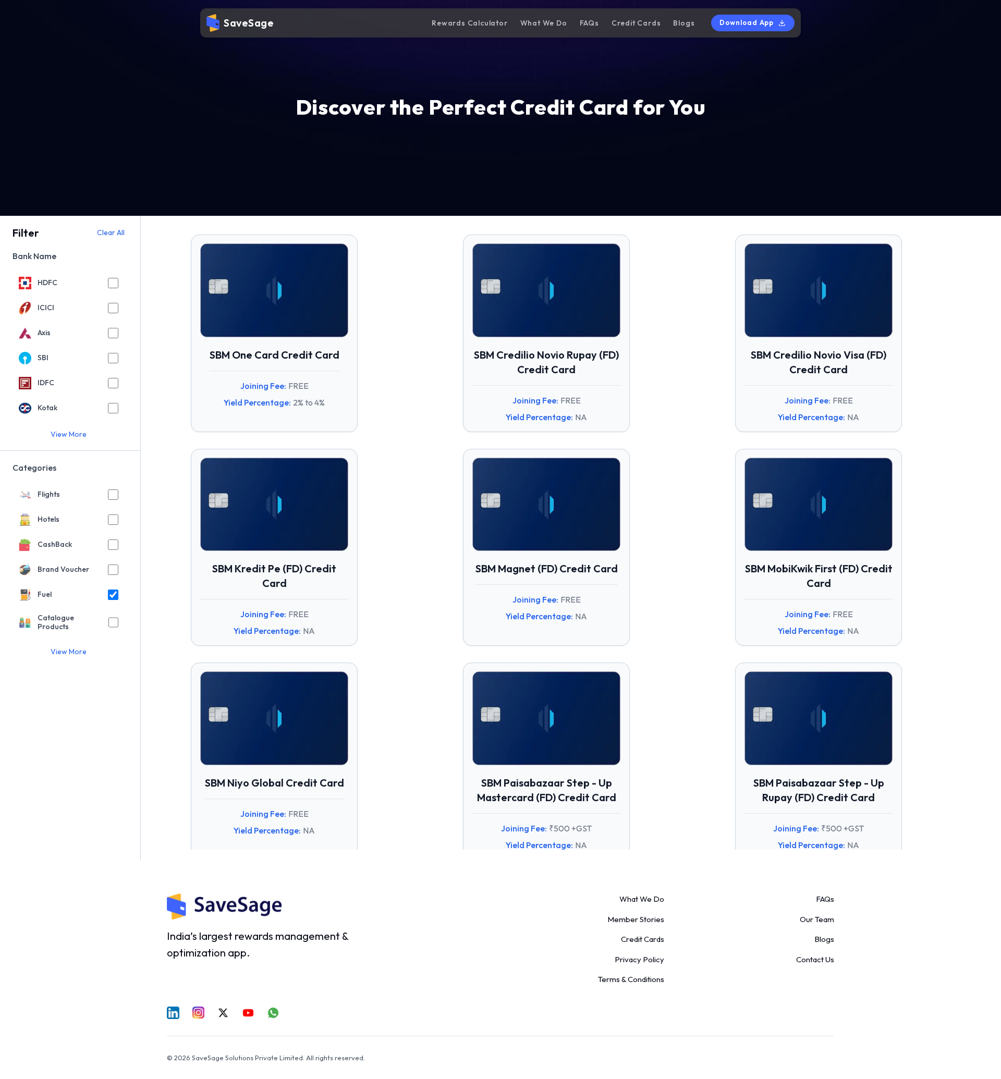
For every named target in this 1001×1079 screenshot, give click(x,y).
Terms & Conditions (631, 979)
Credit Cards (636, 23)
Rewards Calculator (469, 23)
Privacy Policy (639, 959)
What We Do (543, 23)
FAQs (589, 23)
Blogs (683, 23)
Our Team (817, 919)
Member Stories (635, 919)
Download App (746, 22)
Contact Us (815, 959)
